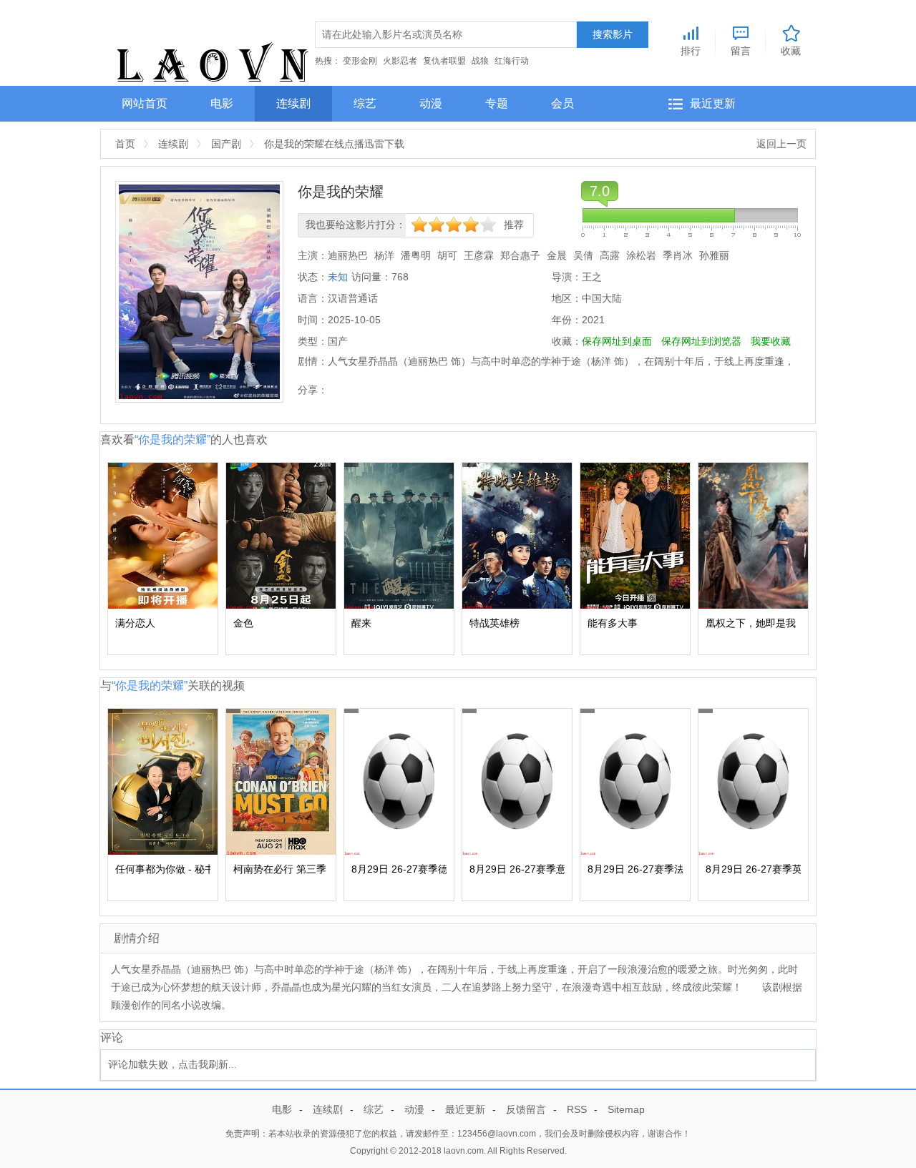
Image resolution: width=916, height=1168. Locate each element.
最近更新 (713, 103)
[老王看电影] (212, 58)
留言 (741, 50)
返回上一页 (781, 143)
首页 (125, 143)
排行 (691, 50)
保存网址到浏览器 (701, 341)
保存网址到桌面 (617, 341)
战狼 (480, 61)
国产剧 (226, 143)
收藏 (791, 50)
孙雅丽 (714, 255)
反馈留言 (526, 1109)
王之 (592, 277)
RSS (577, 1109)
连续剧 (293, 103)
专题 (496, 103)
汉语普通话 (353, 298)
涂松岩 (641, 255)
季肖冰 (678, 255)
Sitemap (626, 1109)
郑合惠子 (520, 255)
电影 (221, 103)
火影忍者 (400, 61)
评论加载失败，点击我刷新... (172, 1064)
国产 (338, 341)
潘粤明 (416, 255)
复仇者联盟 (444, 61)
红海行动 (511, 61)
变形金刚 (360, 61)
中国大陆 (602, 298)
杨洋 (384, 255)
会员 (562, 103)
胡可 (447, 255)
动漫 (430, 103)
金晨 (557, 255)
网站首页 (144, 103)
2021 (593, 319)
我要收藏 (771, 341)
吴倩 (583, 255)
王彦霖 (479, 255)
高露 (610, 255)
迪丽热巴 (348, 255)
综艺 (365, 103)
